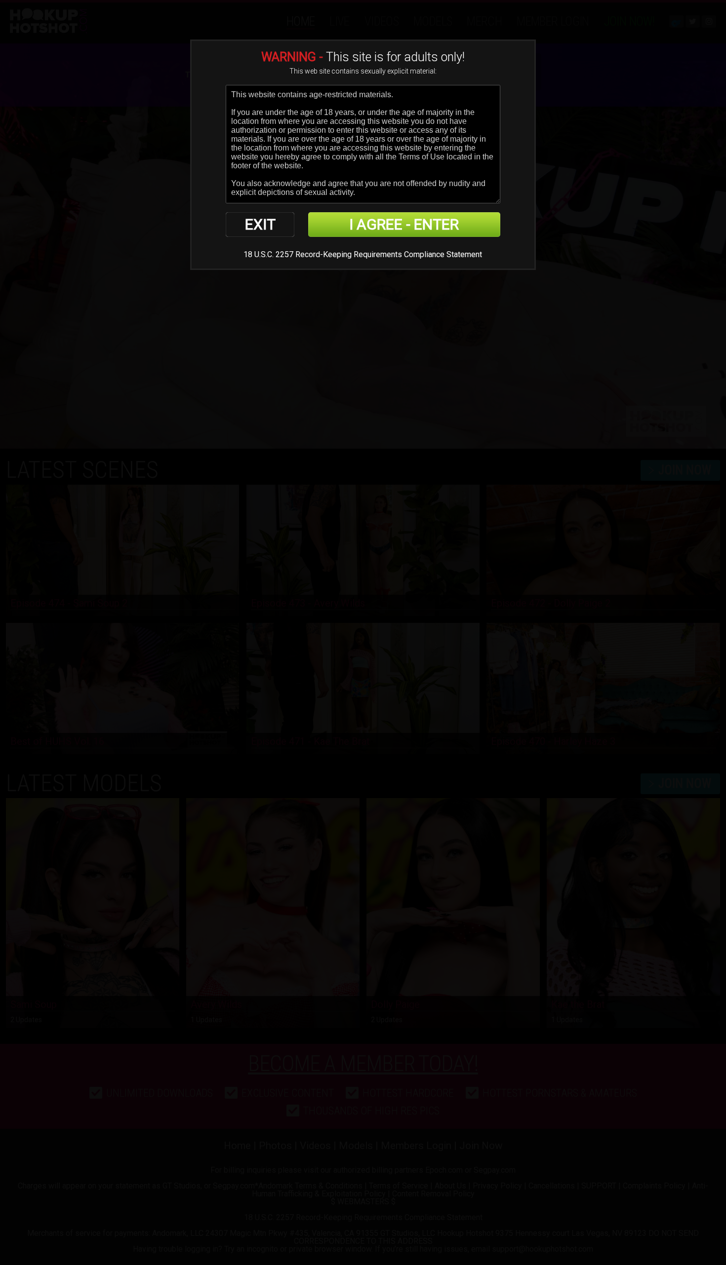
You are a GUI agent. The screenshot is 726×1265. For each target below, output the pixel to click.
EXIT (260, 224)
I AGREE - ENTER (404, 224)
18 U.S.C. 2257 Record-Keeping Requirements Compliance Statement (362, 254)
